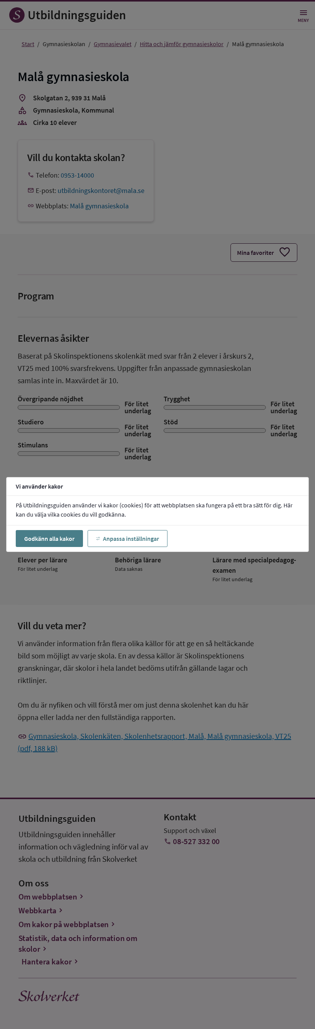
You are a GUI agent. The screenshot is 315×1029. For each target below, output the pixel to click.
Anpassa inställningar (131, 538)
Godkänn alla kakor (49, 538)
